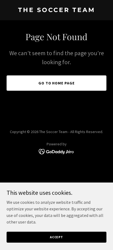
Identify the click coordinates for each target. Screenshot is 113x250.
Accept (56, 237)
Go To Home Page (56, 83)
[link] (56, 10)
